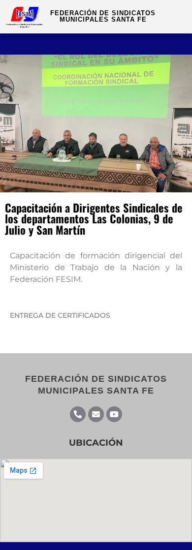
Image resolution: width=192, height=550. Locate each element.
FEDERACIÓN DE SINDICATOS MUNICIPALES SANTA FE (103, 16)
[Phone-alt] (78, 414)
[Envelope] (96, 414)
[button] (175, 44)
